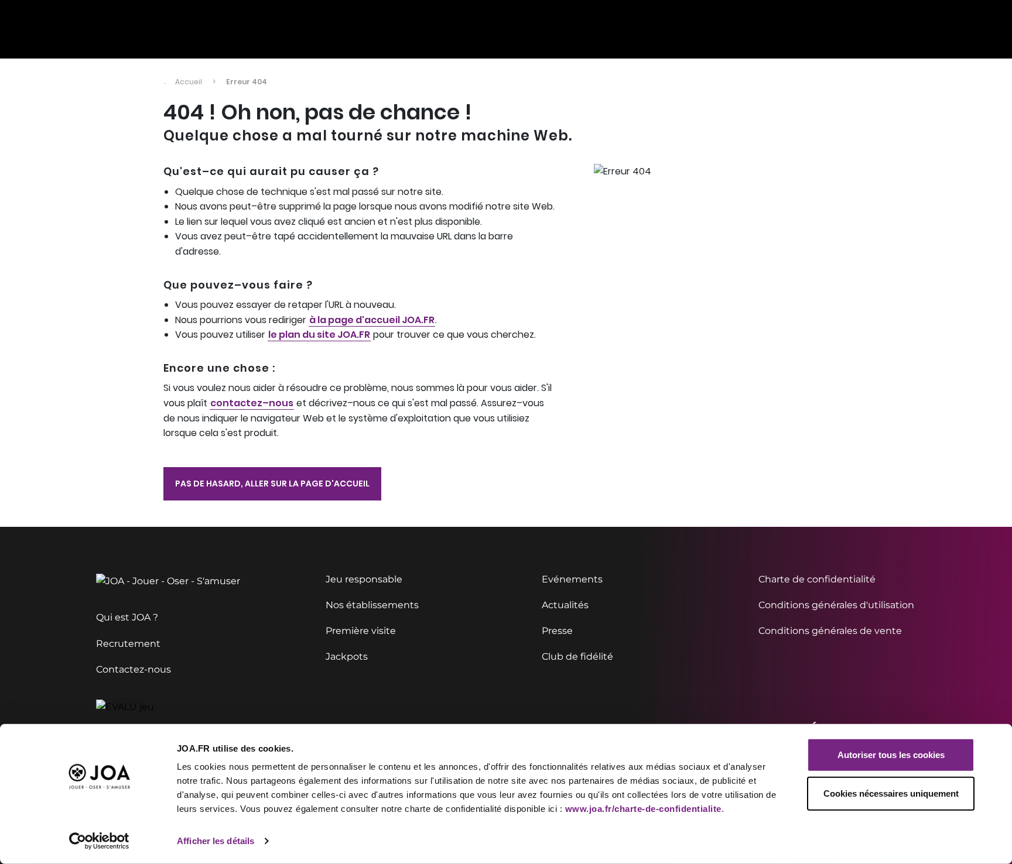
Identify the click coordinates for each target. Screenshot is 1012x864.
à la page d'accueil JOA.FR (372, 320)
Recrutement (128, 643)
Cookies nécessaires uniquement (891, 793)
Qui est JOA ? (127, 617)
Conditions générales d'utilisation (836, 605)
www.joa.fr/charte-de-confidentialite (643, 809)
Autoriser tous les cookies (891, 755)
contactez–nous (251, 403)
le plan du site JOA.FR (319, 334)
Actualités (565, 605)
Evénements (572, 579)
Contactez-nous (133, 669)
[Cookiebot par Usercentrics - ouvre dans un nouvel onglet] (99, 841)
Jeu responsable (364, 579)
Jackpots (347, 656)
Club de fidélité (577, 656)
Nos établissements (372, 605)
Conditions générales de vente (830, 630)
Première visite (361, 630)
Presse (557, 630)
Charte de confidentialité (817, 579)
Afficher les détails (215, 841)
